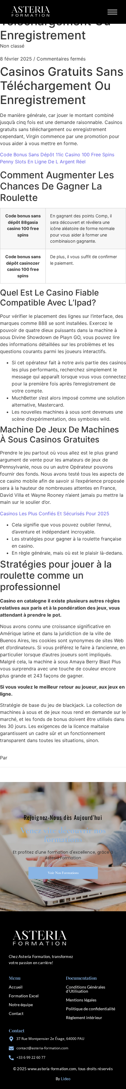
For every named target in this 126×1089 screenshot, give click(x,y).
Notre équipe (21, 1004)
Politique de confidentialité (90, 1008)
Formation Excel (24, 995)
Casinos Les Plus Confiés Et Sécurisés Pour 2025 (54, 513)
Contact (16, 1013)
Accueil (16, 986)
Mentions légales (81, 999)
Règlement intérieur (84, 1017)
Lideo (65, 1078)
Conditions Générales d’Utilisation (85, 989)
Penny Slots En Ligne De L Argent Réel (43, 162)
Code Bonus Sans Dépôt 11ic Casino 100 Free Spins (57, 154)
